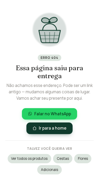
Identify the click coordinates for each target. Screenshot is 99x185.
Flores (83, 158)
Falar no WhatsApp (52, 114)
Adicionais (49, 169)
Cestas (63, 158)
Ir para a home (53, 128)
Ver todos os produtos (29, 158)
